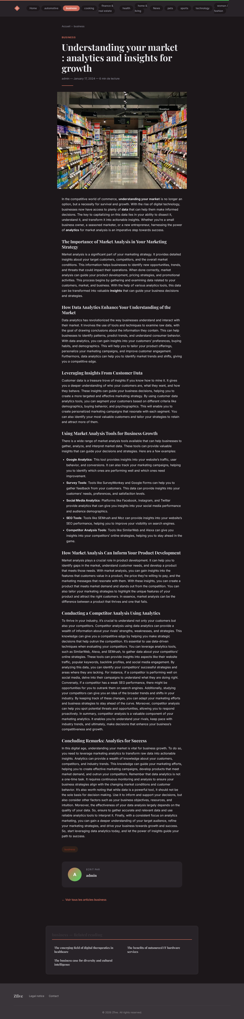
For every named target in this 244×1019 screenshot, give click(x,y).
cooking (89, 8)
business (71, 8)
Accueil (66, 26)
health (126, 8)
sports (184, 8)
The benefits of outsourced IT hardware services (153, 950)
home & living (141, 8)
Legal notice (36, 996)
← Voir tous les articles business (84, 899)
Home (33, 8)
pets (170, 8)
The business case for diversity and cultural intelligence (83, 962)
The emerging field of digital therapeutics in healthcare (83, 950)
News (156, 8)
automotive (51, 8)
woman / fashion (221, 8)
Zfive (18, 995)
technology (202, 8)
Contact (54, 996)
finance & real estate (106, 8)
